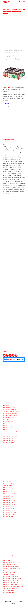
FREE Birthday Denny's (9, 438)
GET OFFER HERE (9, 139)
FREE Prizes (6, 405)
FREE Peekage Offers (8, 516)
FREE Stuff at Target (8, 562)
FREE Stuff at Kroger (8, 488)
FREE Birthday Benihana (9, 430)
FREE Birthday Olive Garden (10, 432)
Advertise (15, 601)
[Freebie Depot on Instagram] (16, 356)
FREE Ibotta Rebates (8, 593)
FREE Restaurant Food (9, 564)
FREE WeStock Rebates (9, 514)
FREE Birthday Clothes (9, 500)
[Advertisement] (14, 32)
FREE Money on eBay (8, 418)
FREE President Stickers (9, 484)
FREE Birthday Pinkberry (9, 510)
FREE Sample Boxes (8, 558)
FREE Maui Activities (8, 492)
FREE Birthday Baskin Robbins (11, 580)
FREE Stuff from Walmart (10, 415)
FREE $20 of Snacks (8, 498)
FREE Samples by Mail (9, 494)
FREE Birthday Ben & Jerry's (10, 512)
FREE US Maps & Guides (9, 422)
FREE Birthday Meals (8, 428)
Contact (13, 603)
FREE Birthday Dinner (9, 426)
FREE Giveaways (7, 560)
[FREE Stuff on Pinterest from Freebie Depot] (13, 356)
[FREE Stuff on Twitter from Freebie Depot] (4, 356)
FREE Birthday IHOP (8, 502)
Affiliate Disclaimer (8, 601)
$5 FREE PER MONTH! (8, 574)
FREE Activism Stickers (9, 590)
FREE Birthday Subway (9, 508)
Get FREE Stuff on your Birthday (11, 411)
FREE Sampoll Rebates (9, 442)
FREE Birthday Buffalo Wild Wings (12, 578)
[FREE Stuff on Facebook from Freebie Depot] (7, 356)
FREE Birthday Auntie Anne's (11, 506)
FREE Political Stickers (9, 556)
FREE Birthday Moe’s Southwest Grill (13, 586)
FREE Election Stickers (9, 407)
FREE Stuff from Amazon (9, 572)
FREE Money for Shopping (10, 413)
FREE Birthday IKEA (8, 440)
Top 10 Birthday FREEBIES (10, 588)
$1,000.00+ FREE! (7, 486)
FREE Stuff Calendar (8, 490)
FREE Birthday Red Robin (10, 504)
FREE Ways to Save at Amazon (11, 566)
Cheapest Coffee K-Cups (9, 409)
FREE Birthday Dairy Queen (10, 584)
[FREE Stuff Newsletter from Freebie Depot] (10, 356)
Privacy (20, 601)
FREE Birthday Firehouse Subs (11, 582)
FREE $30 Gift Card (8, 496)
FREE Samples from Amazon (10, 424)
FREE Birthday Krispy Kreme (10, 576)
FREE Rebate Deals (8, 420)
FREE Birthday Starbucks (9, 434)
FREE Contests (7, 482)
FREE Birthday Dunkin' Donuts (11, 436)
